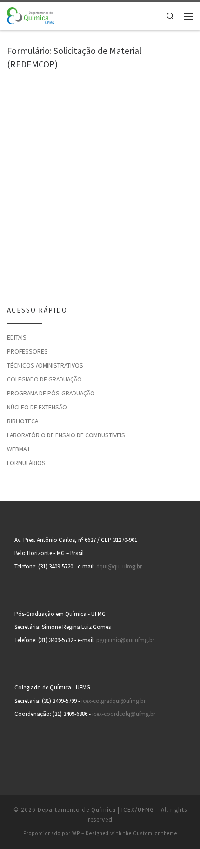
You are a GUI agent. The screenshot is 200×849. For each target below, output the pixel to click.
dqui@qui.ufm (119, 566)
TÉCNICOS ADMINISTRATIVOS (45, 365)
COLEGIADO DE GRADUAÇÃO (44, 379)
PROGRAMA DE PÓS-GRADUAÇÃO (51, 393)
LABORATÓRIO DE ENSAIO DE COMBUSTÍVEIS (66, 435)
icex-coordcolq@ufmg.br (123, 714)
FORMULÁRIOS (26, 463)
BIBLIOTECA (22, 421)
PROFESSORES (27, 351)
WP (76, 833)
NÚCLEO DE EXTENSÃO (37, 407)
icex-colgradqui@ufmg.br (113, 701)
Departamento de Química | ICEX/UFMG (96, 810)
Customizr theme (155, 833)
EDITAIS (17, 337)
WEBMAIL (19, 449)
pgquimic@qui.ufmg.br (125, 640)
